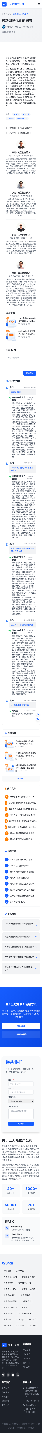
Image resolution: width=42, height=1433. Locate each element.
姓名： (11, 1080)
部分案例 (5, 1392)
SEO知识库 (21, 1428)
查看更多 (20, 778)
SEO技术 (7, 1325)
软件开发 (26, 1363)
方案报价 (5, 1396)
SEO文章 (20, 1325)
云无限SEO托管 (10, 1289)
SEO (9, 14)
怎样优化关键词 (24, 133)
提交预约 (21, 1124)
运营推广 (26, 1354)
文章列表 (7, 1319)
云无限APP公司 (10, 1307)
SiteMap (20, 1319)
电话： (11, 1088)
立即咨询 (21, 1026)
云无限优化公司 (10, 1277)
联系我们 (5, 1405)
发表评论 (29, 373)
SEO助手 (32, 1319)
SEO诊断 (26, 114)
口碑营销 (26, 1358)
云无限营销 (8, 1283)
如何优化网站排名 (25, 128)
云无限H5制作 (10, 1295)
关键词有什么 (22, 118)
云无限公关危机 (28, 1289)
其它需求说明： (14, 1106)
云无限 (24, 1307)
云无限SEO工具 (24, 1313)
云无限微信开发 (10, 1301)
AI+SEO (26, 1367)
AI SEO (16, 114)
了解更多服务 (21, 1034)
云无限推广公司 (28, 1277)
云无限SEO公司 (24, 1283)
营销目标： (12, 1097)
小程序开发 (26, 1301)
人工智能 (10, 118)
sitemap (32, 1325)
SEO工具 (20, 1271)
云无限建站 (25, 1295)
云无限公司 (8, 1313)
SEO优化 (26, 1350)
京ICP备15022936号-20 (31, 1424)
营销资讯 (5, 1401)
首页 (3, 14)
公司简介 (5, 1388)
